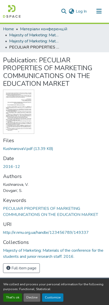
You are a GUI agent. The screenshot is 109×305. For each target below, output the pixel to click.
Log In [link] (81, 11)
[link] (54, 149)
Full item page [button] (23, 268)
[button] (12, 11)
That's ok (12, 297)
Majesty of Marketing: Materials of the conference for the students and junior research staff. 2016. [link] (34, 41)
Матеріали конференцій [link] (43, 29)
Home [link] (8, 29)
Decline (32, 297)
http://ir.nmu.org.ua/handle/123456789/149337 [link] (46, 232)
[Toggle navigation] (99, 11)
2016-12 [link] (11, 166)
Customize (53, 297)
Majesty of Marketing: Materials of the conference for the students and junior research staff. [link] (34, 35)
